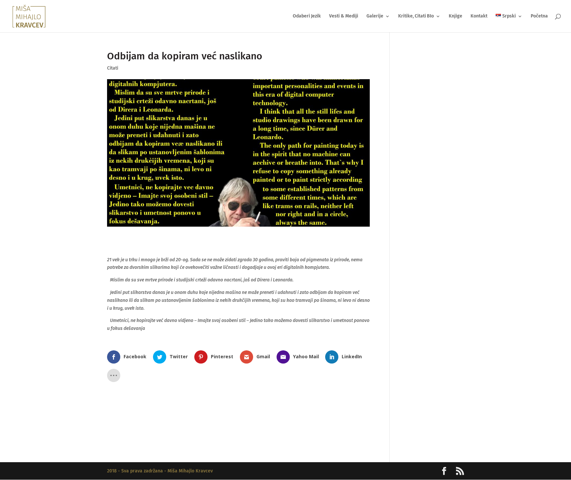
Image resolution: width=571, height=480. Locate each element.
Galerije (374, 16)
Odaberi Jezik (307, 16)
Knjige (455, 16)
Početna (539, 16)
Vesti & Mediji (343, 16)
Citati (112, 68)
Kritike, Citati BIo (416, 16)
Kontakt (479, 16)
